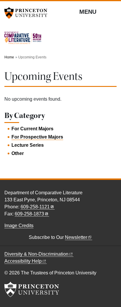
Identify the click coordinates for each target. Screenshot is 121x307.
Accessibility (23, 261)
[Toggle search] (112, 11)
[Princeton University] (27, 13)
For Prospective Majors (37, 136)
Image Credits (18, 225)
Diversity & (36, 254)
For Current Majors (32, 128)
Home (9, 57)
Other (17, 153)
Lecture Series (27, 145)
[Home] (22, 40)
